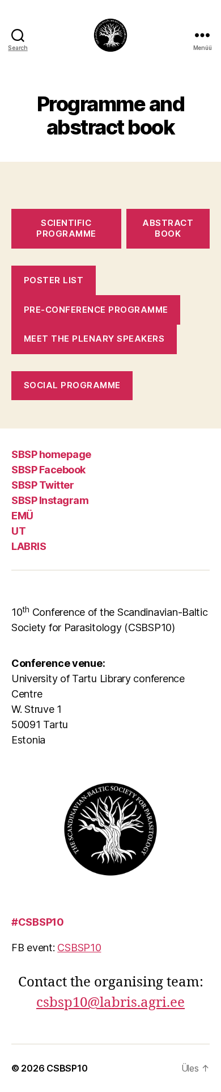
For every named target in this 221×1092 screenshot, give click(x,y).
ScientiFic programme (66, 228)
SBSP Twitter (42, 485)
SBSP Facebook (48, 470)
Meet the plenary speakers (94, 338)
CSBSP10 (79, 948)
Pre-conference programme (96, 309)
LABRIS (28, 546)
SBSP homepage (51, 454)
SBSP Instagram (49, 500)
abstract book (167, 228)
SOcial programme (72, 385)
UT (18, 531)
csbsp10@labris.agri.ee (110, 1002)
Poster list (54, 280)
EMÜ (22, 516)
